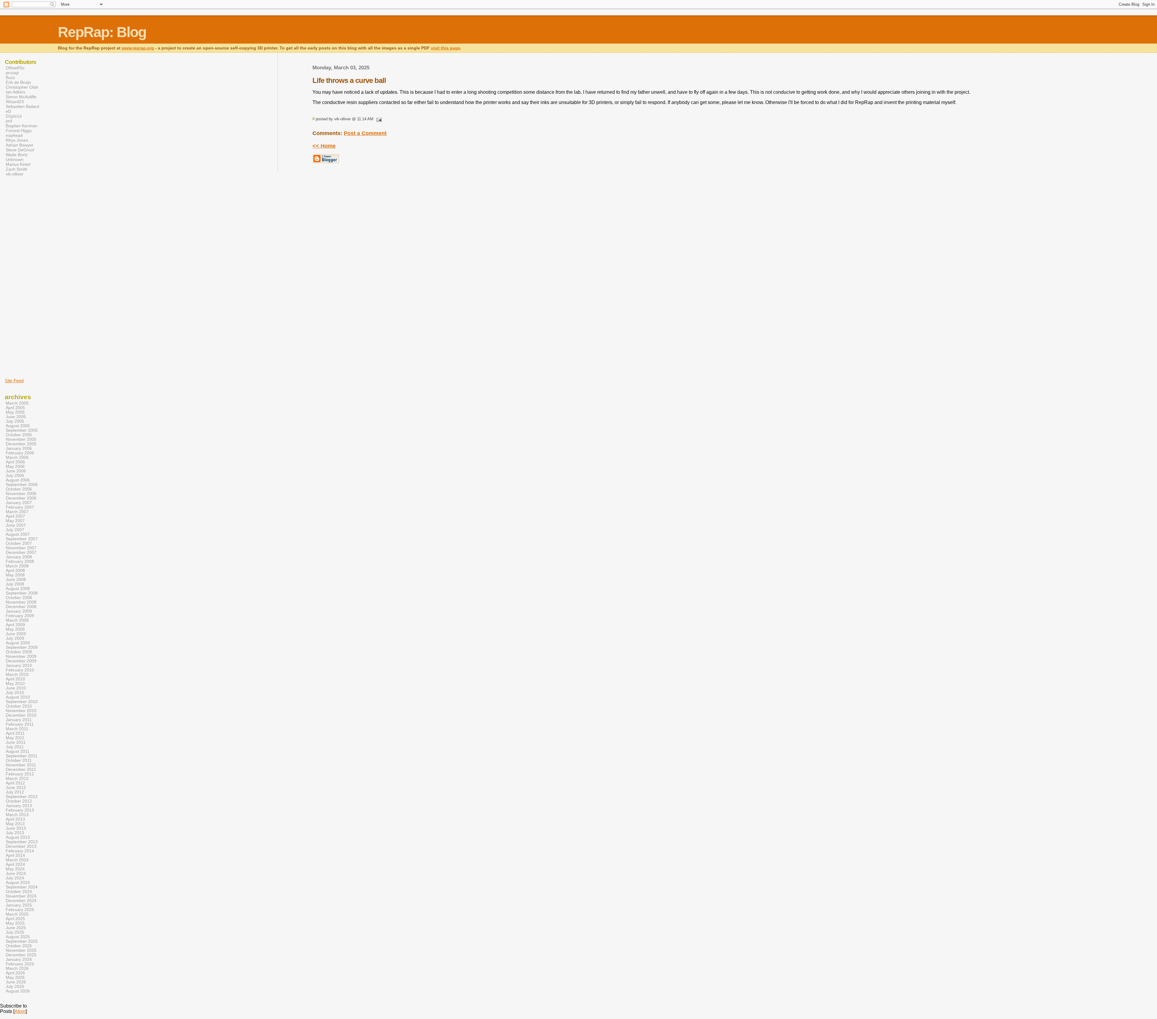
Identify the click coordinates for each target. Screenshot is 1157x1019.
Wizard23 (15, 101)
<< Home (324, 146)
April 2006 (15, 462)
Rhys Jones (17, 140)
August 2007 (18, 534)
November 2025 (21, 950)
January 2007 (19, 502)
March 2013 (17, 814)
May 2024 (15, 869)
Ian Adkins (15, 92)
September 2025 (22, 941)
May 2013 (15, 824)
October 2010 (19, 706)
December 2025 (21, 955)
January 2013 (19, 805)
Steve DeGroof (20, 149)
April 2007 (15, 516)
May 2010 (15, 683)
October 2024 (19, 891)
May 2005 (15, 412)
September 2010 (22, 701)
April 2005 (15, 407)
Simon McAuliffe (21, 96)
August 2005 (18, 426)
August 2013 (18, 837)
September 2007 (22, 539)
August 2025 (18, 937)
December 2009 (21, 661)
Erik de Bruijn (18, 82)
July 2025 (15, 932)
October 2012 (19, 801)
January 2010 (19, 665)
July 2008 (15, 584)
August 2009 (18, 643)
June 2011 (16, 742)
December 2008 (21, 606)
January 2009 (19, 611)
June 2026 (16, 982)
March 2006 (17, 457)
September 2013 (22, 842)
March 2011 (17, 729)
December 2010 (21, 715)
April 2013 (15, 819)
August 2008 (18, 588)
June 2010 (16, 688)
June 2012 (16, 787)
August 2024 (18, 882)
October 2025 (19, 946)
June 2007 (16, 525)
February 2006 (20, 453)
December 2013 (21, 846)
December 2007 (21, 552)
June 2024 (16, 873)
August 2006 (18, 480)
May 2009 (15, 629)
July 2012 (15, 792)
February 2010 (20, 670)
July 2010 (15, 692)
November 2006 (21, 493)
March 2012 (17, 778)
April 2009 (15, 625)
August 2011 (18, 751)
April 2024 (15, 864)
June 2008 (16, 579)
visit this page (445, 48)
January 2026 (19, 959)
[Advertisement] (23, 276)
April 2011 (15, 733)
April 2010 (15, 679)
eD (8, 111)
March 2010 (17, 674)
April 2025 (15, 918)
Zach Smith (16, 169)
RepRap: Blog (102, 32)
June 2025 (16, 928)
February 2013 (20, 810)
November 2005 (21, 439)
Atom (20, 1011)
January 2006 (19, 448)
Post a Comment (365, 133)
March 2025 (17, 914)
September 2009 (22, 647)
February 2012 (20, 774)
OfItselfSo (15, 67)
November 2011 (21, 765)
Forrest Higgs (19, 130)
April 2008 (15, 570)
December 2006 (21, 498)
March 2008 (17, 566)
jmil (9, 120)
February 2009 (20, 616)
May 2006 (15, 466)
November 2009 (21, 656)
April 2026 (15, 973)
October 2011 (19, 760)
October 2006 (19, 489)
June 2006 (16, 471)
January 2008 (19, 557)
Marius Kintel (18, 164)
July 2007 (15, 530)
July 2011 (15, 747)
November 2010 (21, 710)
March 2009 (17, 620)
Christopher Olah (22, 87)
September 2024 (22, 887)
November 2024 (21, 896)
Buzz (10, 77)
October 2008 (19, 597)
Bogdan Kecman (21, 125)
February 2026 (20, 964)
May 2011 (15, 738)
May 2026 (15, 977)
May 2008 (15, 575)
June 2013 (16, 828)
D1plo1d (14, 116)
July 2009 (15, 638)
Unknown (15, 159)
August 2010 (18, 697)
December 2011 (21, 769)
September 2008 (22, 593)
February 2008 (20, 561)
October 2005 (19, 435)
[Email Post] (378, 119)
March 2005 (17, 403)
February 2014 (20, 851)
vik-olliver (15, 174)
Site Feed (14, 380)
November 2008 (21, 602)
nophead (14, 135)
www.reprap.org (138, 48)
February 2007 (20, 507)
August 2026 (18, 991)
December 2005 (21, 444)
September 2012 (22, 796)
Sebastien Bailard (22, 106)
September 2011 (21, 756)
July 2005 (15, 421)
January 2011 (19, 720)
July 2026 (15, 986)
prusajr (12, 72)
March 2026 (17, 968)
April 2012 (15, 783)
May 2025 (15, 923)
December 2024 (21, 900)
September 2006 (22, 484)
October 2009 (19, 652)
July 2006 (15, 475)
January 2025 (19, 905)
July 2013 (15, 833)
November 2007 (21, 548)
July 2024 (15, 878)
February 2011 (20, 724)
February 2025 (20, 909)
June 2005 (16, 417)
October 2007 (19, 543)
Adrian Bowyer (19, 145)
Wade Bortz (17, 154)
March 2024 (17, 860)
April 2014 (15, 855)
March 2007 (17, 512)
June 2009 (16, 634)
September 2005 (22, 430)
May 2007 (15, 521)
